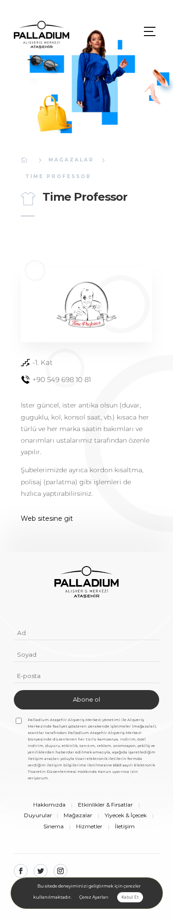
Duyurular (38, 815)
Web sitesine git (47, 518)
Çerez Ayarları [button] (93, 897)
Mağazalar (71, 160)
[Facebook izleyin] (21, 871)
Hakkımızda (49, 804)
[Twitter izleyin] (41, 871)
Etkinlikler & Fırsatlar (105, 804)
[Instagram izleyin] (60, 871)
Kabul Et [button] (130, 897)
